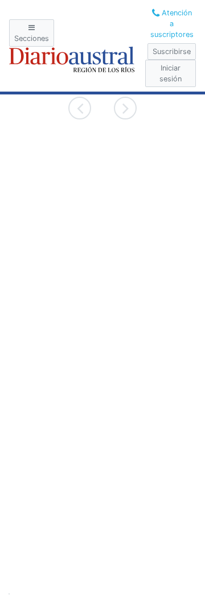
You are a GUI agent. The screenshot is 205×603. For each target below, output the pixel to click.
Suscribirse (172, 51)
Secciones (31, 38)
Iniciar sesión (170, 73)
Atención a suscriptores (172, 24)
